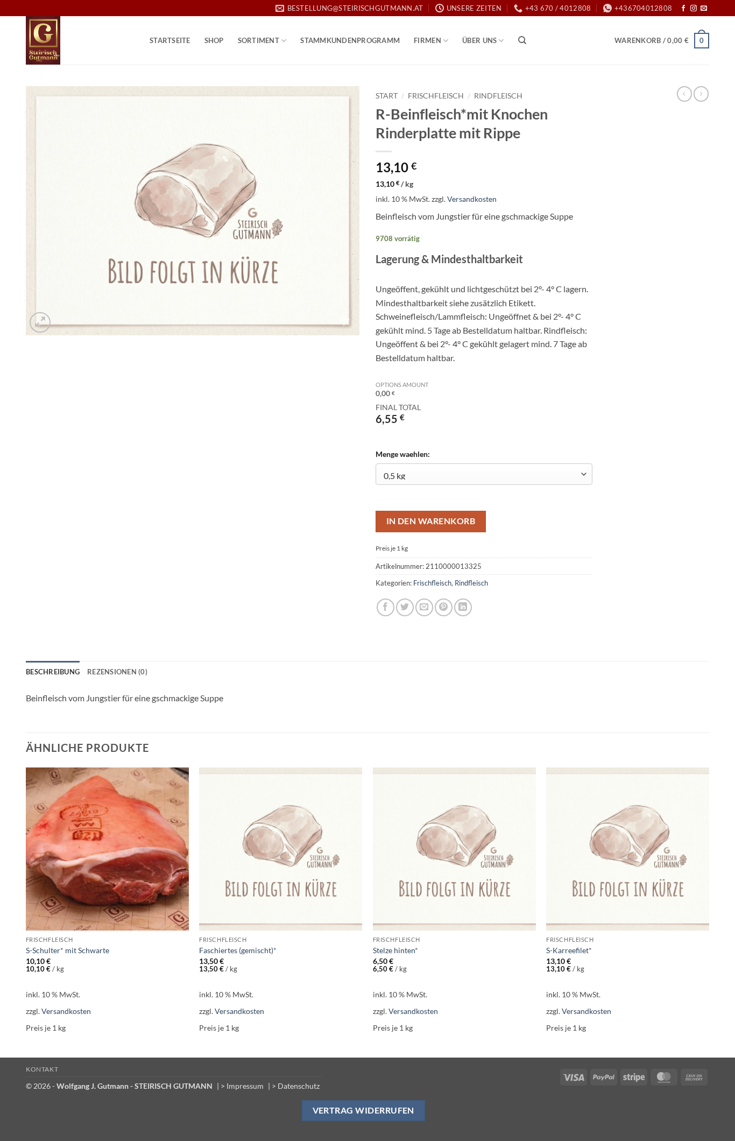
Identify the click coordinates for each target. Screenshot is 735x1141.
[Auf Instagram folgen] (693, 8)
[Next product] (684, 93)
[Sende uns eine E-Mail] (704, 8)
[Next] (709, 911)
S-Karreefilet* (569, 950)
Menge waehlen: (403, 454)
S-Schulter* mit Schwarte (67, 950)
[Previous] (26, 911)
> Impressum (242, 1085)
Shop (214, 40)
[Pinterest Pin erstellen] (444, 607)
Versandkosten (472, 198)
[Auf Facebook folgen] (683, 8)
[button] (661, 41)
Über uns (479, 40)
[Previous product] (701, 93)
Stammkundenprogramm (350, 40)
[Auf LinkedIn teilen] (463, 607)
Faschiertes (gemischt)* (238, 950)
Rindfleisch (498, 95)
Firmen (427, 40)
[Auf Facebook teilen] (385, 607)
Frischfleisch (436, 95)
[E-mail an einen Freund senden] (424, 607)
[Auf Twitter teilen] (405, 607)
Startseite (170, 40)
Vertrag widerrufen (363, 1110)
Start (387, 95)
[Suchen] (522, 40)
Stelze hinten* (395, 950)
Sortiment (258, 40)
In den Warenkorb (430, 521)
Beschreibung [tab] (53, 671)
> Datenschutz (296, 1085)
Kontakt (42, 1069)
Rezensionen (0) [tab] (117, 671)
